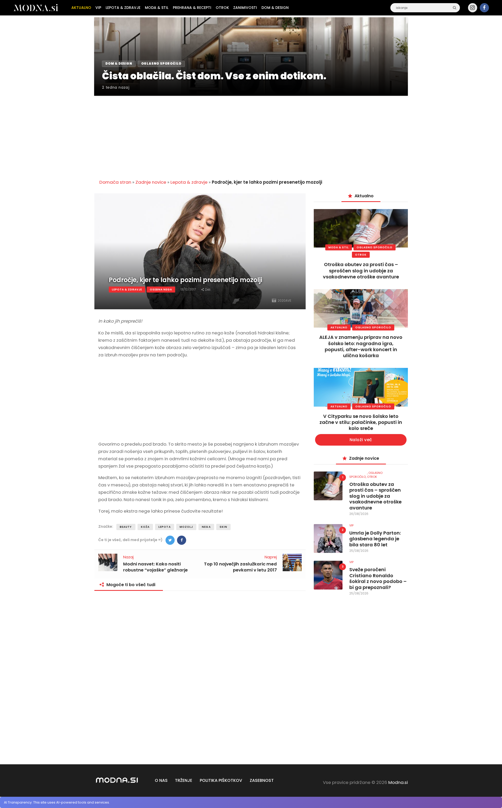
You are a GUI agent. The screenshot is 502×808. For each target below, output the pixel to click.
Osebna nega (161, 289)
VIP (351, 525)
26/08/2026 (358, 514)
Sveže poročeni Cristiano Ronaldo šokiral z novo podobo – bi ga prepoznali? (378, 578)
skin (223, 527)
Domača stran (115, 182)
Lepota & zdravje (189, 182)
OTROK (361, 255)
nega (206, 527)
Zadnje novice (150, 182)
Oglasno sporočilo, (366, 475)
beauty (126, 527)
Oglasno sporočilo (374, 247)
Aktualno (338, 327)
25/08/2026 (358, 550)
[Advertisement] (251, 134)
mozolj (186, 527)
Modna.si (398, 782)
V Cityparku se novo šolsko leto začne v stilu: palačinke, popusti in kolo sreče (361, 422)
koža (145, 527)
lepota (164, 527)
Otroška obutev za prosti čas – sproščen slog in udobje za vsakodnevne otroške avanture (361, 270)
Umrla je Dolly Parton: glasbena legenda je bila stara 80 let (375, 539)
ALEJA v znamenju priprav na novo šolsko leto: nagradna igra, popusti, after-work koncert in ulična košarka (360, 346)
